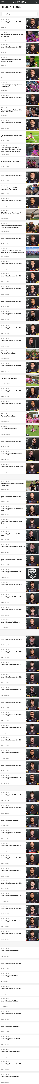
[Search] (36, 2)
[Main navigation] (3, 2)
